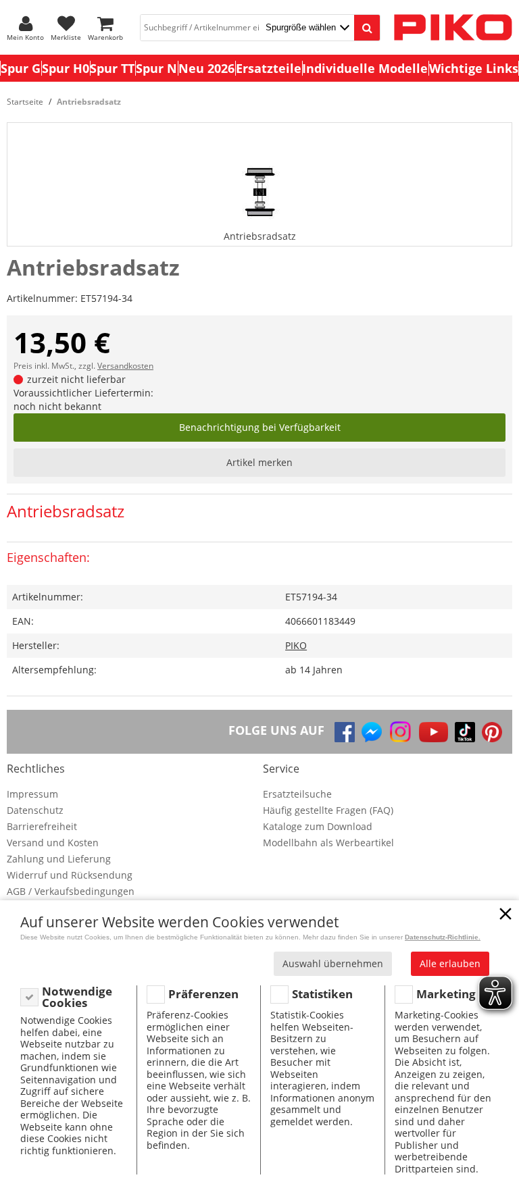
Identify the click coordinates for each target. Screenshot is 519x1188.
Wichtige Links (473, 68)
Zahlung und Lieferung (59, 858)
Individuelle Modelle (365, 68)
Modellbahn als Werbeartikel (328, 842)
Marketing (446, 994)
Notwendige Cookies (77, 997)
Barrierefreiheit (42, 826)
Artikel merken (259, 462)
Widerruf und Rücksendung (69, 875)
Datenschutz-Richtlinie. (442, 937)
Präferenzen (203, 994)
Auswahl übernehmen (332, 963)
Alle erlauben (450, 963)
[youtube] (433, 732)
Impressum (32, 793)
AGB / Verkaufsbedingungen (70, 891)
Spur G (21, 68)
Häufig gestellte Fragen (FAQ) (328, 810)
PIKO (296, 645)
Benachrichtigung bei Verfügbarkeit (260, 427)
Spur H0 (65, 68)
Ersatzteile (268, 68)
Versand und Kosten (53, 842)
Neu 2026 (206, 68)
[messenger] (372, 732)
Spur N (156, 68)
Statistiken (322, 994)
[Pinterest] (492, 732)
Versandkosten (125, 365)
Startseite (25, 101)
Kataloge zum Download (317, 826)
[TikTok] (465, 732)
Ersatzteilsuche (297, 793)
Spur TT (112, 68)
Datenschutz (35, 810)
